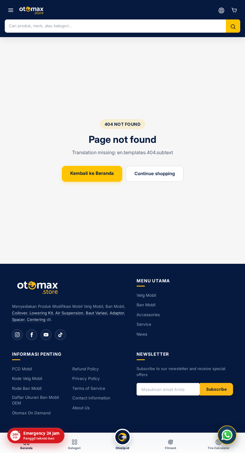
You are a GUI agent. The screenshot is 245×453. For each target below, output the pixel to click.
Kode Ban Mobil (27, 388)
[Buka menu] (11, 10)
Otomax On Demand (31, 412)
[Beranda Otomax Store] (39, 287)
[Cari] (233, 26)
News (142, 334)
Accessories (148, 314)
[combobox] (115, 25)
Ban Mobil (146, 304)
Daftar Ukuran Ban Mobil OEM (35, 400)
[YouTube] (46, 334)
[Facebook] (31, 334)
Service (144, 324)
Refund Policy (85, 368)
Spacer (18, 319)
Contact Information (91, 398)
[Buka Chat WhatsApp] (227, 435)
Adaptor (117, 312)
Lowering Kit (41, 312)
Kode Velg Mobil (27, 378)
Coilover (19, 312)
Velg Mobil (146, 295)
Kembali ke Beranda (92, 173)
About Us (81, 407)
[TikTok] (60, 334)
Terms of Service (88, 388)
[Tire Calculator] (221, 10)
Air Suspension (69, 312)
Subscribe (216, 389)
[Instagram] (17, 334)
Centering (36, 319)
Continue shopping (154, 173)
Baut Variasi (96, 312)
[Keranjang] (234, 10)
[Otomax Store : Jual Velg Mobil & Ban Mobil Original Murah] (32, 10)
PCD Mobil (22, 368)
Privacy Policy (86, 378)
